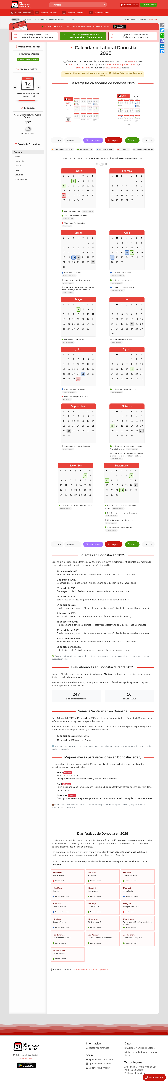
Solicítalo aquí (152, 19)
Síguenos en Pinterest (99, 1067)
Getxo (17, 170)
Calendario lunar (101, 12)
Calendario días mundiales (77, 12)
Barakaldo (19, 161)
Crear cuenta (149, 4)
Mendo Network (26, 1058)
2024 (59, 140)
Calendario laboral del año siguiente (90, 969)
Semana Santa (83, 67)
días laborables (113, 67)
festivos (131, 61)
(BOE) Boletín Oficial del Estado (139, 1047)
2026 (147, 140)
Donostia (18, 152)
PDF (132, 140)
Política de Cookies (133, 1069)
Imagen (113, 140)
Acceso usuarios (130, 4)
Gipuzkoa (19, 174)
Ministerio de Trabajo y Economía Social (141, 1054)
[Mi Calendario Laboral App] (26, 1065)
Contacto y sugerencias (97, 1047)
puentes (72, 64)
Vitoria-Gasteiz (21, 179)
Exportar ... (72, 140)
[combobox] (78, 4)
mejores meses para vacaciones (122, 64)
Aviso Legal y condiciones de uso (140, 1066)
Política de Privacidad (135, 1073)
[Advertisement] (103, 992)
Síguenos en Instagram (99, 1063)
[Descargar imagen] (82, 110)
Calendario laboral (23, 12)
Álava (17, 156)
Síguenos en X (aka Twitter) (101, 1059)
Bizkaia (18, 165)
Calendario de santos (49, 12)
